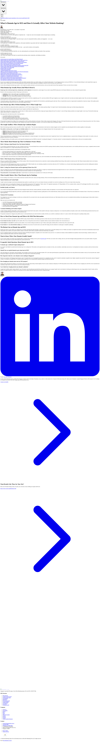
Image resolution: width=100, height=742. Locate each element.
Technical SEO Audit (7, 697)
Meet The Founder (6, 714)
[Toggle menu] (0, 19)
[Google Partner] (5, 736)
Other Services (3, 8)
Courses (9, 18)
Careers (4, 715)
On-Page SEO (5, 702)
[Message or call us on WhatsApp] (50, 688)
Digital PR (5, 699)
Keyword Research (6, 700)
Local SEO (5, 703)
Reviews (4, 716)
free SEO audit (43, 238)
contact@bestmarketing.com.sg (8, 723)
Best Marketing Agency (7, 740)
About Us (4, 709)
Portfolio (2, 18)
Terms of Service (6, 731)
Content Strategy (6, 701)
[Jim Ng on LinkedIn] (50, 375)
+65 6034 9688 (5, 724)
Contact (12, 18)
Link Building (5, 698)
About (2, 14)
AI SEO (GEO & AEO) (7, 696)
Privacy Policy (5, 730)
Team (4, 713)
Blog (7, 18)
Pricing (5, 18)
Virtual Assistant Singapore (8, 718)
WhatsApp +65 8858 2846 (8, 725)
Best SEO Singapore (8, 376)
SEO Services (3, 2)
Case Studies (5, 710)
